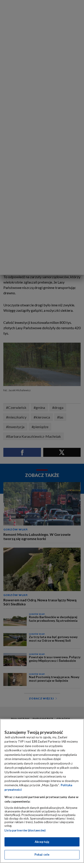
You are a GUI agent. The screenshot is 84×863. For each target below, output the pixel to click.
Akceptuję (42, 842)
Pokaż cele (42, 854)
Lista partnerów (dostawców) (24, 830)
